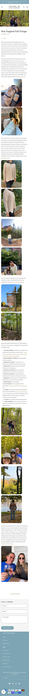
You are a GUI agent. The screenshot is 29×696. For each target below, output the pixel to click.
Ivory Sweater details (18, 282)
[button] (1, 7)
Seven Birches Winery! (7, 543)
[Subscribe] (24, 678)
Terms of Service (7, 666)
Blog (4, 646)
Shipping (5, 663)
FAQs (4, 636)
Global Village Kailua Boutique (12, 695)
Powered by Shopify (23, 695)
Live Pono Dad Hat (14, 385)
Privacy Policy (6, 656)
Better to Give (6, 643)
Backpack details (20, 76)
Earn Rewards (6, 653)
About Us (5, 640)
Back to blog (15, 594)
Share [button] (4, 38)
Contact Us (5, 650)
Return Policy (6, 660)
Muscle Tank (16, 354)
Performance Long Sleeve (12, 356)
